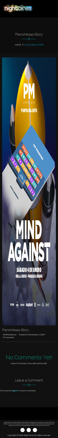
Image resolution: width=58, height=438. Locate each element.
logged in (15, 390)
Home (18, 45)
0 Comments (8, 337)
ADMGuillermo (9, 334)
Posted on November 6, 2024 (32, 334)
